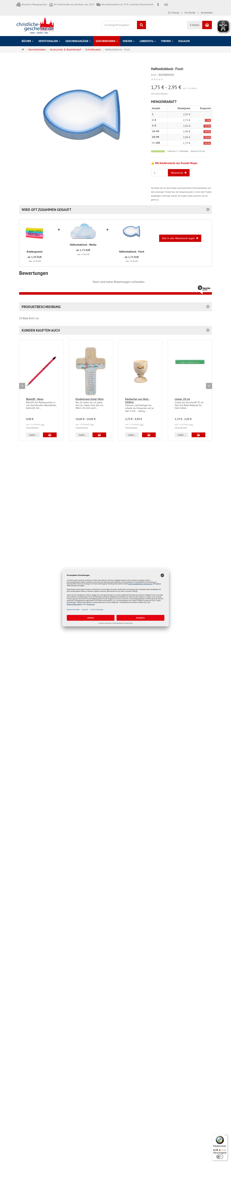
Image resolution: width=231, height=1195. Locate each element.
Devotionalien (49, 41)
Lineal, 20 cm (182, 399)
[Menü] (226, 1136)
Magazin (184, 41)
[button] (115, 330)
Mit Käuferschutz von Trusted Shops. (176, 163)
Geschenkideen (106, 41)
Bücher (27, 41)
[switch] (219, 1157)
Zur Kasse (173, 12)
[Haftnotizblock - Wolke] (83, 231)
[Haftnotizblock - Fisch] (131, 234)
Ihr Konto (190, 12)
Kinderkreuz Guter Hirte (89, 399)
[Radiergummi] (34, 234)
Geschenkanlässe (77, 41)
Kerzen (128, 41)
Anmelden (207, 12)
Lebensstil (147, 41)
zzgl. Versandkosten (159, 93)
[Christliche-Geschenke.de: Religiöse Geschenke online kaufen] (35, 25)
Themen (166, 41)
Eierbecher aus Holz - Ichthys (137, 400)
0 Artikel (194, 25)
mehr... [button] (33, 435)
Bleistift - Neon (34, 399)
